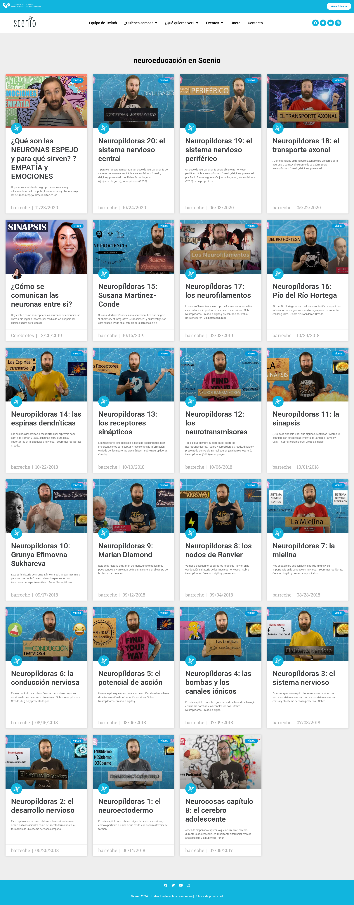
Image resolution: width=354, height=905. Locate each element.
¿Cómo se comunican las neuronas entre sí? (41, 295)
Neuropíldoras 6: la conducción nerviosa (45, 678)
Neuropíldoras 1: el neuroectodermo (129, 806)
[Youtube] (330, 23)
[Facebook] (315, 23)
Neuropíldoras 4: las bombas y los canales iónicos (218, 682)
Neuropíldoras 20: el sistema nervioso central (131, 150)
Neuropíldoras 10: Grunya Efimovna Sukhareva (40, 555)
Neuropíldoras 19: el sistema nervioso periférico (218, 150)
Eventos (212, 23)
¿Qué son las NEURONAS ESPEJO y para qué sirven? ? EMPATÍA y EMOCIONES (44, 159)
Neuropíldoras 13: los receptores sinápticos (127, 423)
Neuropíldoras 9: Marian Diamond (125, 550)
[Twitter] (323, 23)
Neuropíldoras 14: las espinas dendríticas (46, 418)
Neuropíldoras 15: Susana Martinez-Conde (127, 295)
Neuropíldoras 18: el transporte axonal (306, 145)
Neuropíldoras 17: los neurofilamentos (218, 291)
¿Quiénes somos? (138, 23)
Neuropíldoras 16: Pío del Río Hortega (305, 291)
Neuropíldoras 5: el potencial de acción (130, 678)
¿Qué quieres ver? (179, 23)
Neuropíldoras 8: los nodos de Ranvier (218, 550)
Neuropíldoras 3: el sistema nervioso (304, 678)
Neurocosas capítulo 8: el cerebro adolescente (219, 810)
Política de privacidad (209, 896)
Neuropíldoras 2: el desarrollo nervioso (43, 806)
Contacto (255, 23)
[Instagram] (338, 23)
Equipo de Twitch (103, 23)
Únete (235, 23)
